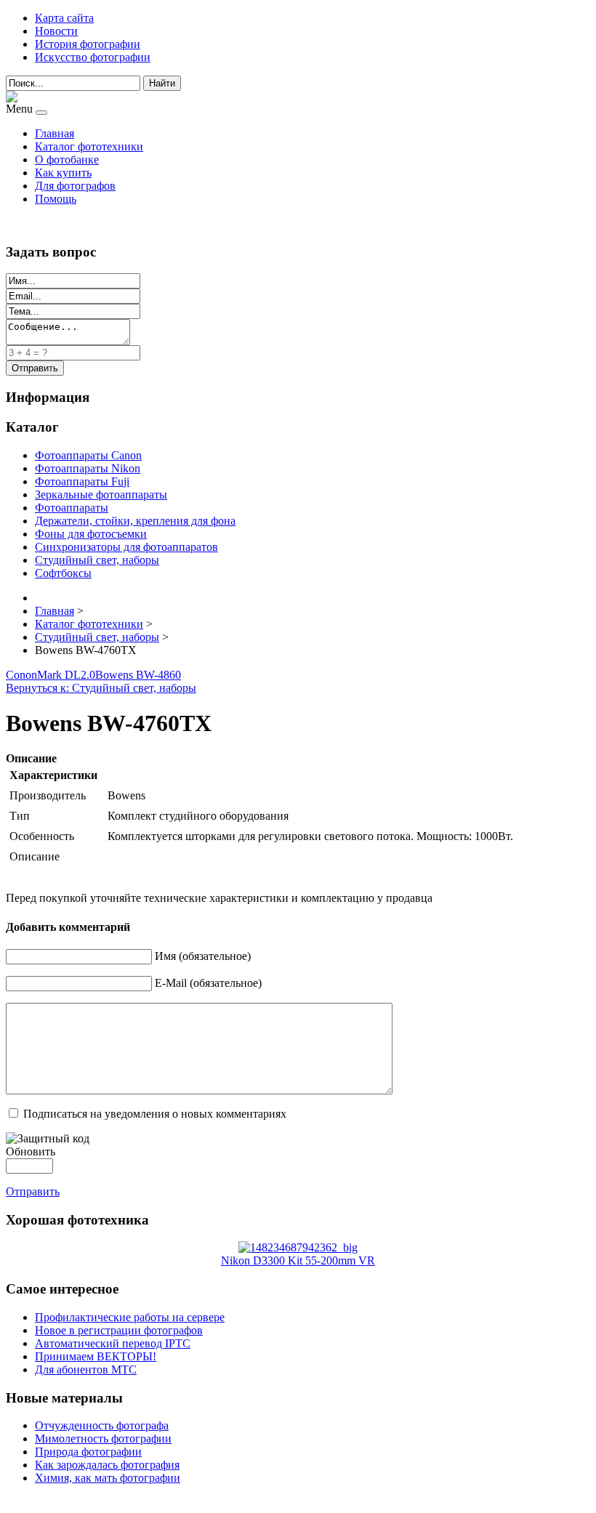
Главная (54, 133)
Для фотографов (75, 185)
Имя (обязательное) (203, 956)
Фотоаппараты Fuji (82, 481)
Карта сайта (64, 18)
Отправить (33, 1191)
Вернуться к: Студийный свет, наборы (101, 688)
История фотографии (87, 44)
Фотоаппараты (71, 507)
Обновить (30, 1151)
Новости (56, 31)
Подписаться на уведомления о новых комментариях (154, 1113)
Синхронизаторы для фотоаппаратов (126, 547)
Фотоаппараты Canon (88, 455)
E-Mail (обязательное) (208, 983)
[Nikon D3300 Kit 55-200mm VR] (298, 1247)
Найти (162, 83)
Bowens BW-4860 (138, 675)
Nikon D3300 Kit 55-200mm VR (298, 1260)
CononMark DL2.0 (50, 675)
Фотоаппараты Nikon (87, 468)
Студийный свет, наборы (97, 560)
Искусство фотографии (92, 57)
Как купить (63, 172)
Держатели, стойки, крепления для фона (135, 521)
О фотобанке (67, 159)
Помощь (55, 199)
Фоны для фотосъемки (91, 534)
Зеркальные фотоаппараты (101, 494)
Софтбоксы (63, 573)
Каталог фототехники (89, 146)
